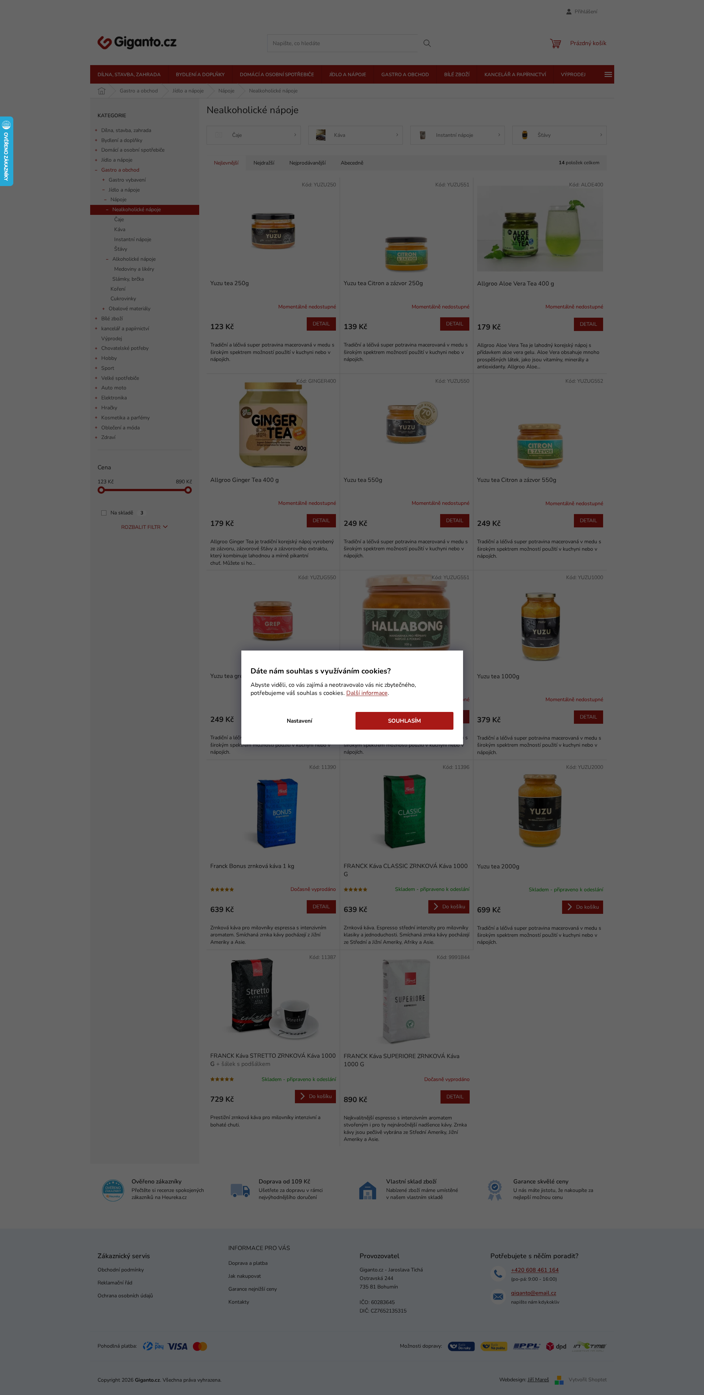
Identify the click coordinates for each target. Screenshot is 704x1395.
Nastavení (299, 720)
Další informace (367, 693)
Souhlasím (404, 720)
